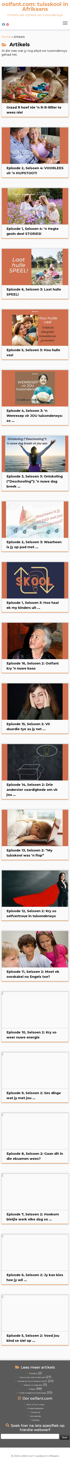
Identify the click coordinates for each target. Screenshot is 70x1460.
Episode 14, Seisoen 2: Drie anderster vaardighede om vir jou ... (32, 790)
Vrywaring (35, 1412)
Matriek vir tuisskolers (33, 1385)
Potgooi (32, 1389)
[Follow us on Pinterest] (8, 24)
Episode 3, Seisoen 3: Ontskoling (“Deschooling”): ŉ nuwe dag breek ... (35, 481)
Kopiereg (35, 1420)
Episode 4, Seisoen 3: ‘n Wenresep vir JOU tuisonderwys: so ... (35, 416)
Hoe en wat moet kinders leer (32, 1377)
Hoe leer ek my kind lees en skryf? (32, 1381)
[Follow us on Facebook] (4, 24)
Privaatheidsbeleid (35, 1408)
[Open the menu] (65, 23)
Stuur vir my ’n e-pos (35, 1404)
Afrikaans (33, 1373)
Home (6, 37)
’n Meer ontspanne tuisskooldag (32, 1393)
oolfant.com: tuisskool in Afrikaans (35, 7)
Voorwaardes (35, 1416)
